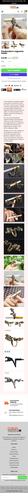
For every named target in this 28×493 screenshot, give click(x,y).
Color (2, 61)
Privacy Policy (14, 452)
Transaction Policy (14, 463)
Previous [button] (3, 45)
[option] (14, 26)
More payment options (14, 78)
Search (14, 447)
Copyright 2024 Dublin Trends (14, 491)
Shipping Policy (14, 458)
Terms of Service (14, 460)
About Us (14, 449)
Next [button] (25, 45)
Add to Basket (14, 70)
